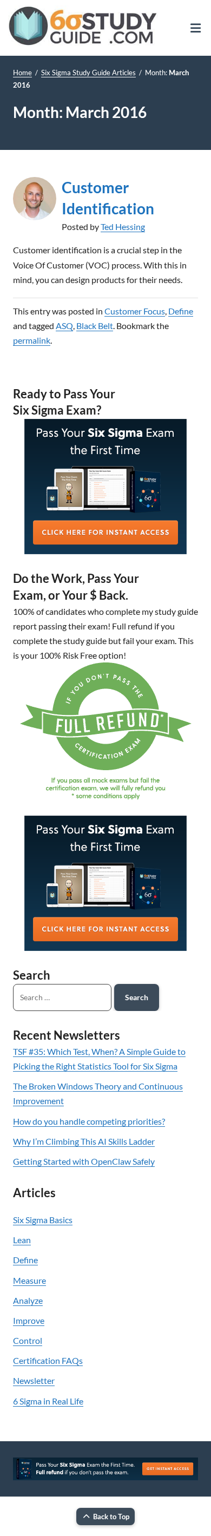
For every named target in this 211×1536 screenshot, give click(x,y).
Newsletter (34, 1380)
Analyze (28, 1300)
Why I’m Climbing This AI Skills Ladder (84, 1141)
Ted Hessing (123, 226)
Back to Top (111, 1516)
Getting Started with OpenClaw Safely (84, 1161)
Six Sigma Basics (42, 1220)
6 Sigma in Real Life (48, 1401)
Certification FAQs (48, 1360)
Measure (29, 1280)
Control (27, 1340)
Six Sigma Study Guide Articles (88, 72)
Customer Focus (134, 311)
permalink (31, 340)
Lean (22, 1240)
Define (180, 311)
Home (22, 72)
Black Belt (94, 325)
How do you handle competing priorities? (89, 1121)
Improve (28, 1320)
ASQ (64, 325)
